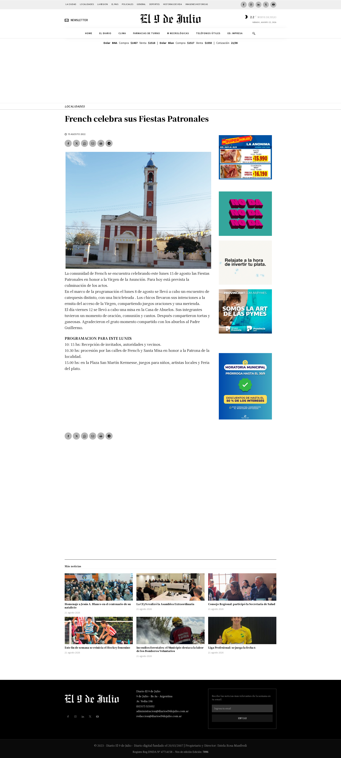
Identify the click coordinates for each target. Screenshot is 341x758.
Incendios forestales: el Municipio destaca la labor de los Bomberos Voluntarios (170, 649)
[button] (254, 33)
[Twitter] (266, 5)
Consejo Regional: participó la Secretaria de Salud (241, 604)
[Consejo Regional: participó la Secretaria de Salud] (242, 587)
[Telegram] (109, 143)
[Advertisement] (170, 78)
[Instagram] (251, 5)
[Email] (92, 143)
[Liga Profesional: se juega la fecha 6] (242, 630)
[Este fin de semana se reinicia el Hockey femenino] (99, 630)
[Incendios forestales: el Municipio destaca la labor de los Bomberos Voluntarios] (170, 630)
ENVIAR (242, 718)
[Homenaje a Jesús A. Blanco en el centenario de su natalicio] (99, 587)
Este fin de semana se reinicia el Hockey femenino (97, 647)
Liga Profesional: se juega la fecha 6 (232, 647)
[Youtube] (273, 5)
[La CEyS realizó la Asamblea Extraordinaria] (170, 587)
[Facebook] (244, 5)
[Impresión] (100, 143)
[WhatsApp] (84, 143)
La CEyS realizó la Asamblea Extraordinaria (165, 604)
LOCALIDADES (75, 106)
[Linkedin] (259, 5)
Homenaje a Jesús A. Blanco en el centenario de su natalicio (98, 605)
